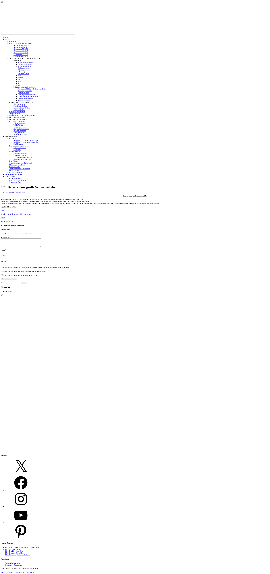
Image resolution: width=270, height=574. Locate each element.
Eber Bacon (17, 150)
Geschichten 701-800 (21, 53)
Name (3, 250)
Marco (14, 192)
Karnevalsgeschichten (25, 91)
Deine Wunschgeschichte (13, 174)
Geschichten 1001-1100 (21, 47)
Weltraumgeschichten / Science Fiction (22, 115)
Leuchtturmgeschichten (17, 117)
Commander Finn (15, 182)
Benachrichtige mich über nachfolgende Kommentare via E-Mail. (25, 271)
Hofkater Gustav (14, 167)
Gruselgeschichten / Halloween (28, 96)
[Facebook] (21, 490)
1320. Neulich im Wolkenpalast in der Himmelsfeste (22, 547)
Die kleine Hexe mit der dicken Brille (26, 140)
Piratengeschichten (20, 127)
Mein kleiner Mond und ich (23, 157)
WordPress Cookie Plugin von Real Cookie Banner (18, 572)
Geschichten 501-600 (21, 57)
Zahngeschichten (19, 123)
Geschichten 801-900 (21, 51)
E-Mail (3, 256)
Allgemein (20, 192)
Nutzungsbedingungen (12, 563)
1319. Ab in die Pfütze (12, 549)
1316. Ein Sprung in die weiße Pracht (17, 555)
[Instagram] (21, 506)
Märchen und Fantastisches (18, 119)
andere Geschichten (20, 134)
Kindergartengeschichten (22, 108)
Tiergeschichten (14, 114)
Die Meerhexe (18, 144)
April (19, 81)
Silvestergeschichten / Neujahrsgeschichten (32, 89)
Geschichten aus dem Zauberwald (20, 163)
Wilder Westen (18, 125)
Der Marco (8, 291)
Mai (19, 83)
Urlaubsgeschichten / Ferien (27, 95)
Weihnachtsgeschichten (25, 98)
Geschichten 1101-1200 (21, 45)
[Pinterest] (21, 539)
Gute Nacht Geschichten (17, 180)
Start (6, 38)
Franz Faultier (14, 170)
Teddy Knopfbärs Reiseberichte (19, 169)
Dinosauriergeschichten (17, 112)
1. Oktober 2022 (6, 192)
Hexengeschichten (20, 131)
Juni (19, 85)
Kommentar (5, 237)
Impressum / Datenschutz (13, 565)
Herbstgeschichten (24, 68)
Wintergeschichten (24, 70)
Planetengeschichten (20, 153)
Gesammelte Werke (15, 178)
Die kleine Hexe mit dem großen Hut (26, 142)
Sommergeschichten (24, 66)
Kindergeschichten (20, 104)
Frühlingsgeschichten (25, 64)
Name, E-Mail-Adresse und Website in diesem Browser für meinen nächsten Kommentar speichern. (36, 267)
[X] (21, 474)
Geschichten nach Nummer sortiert (20, 43)
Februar (20, 77)
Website (3, 261)
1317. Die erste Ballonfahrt (14, 553)
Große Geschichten (15, 172)
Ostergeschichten (23, 93)
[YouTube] (21, 523)
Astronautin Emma (20, 155)
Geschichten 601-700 (21, 55)
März (19, 79)
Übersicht (12, 41)
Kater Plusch (13, 161)
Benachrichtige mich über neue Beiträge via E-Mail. (20, 275)
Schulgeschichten (19, 110)
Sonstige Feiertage (24, 100)
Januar (20, 76)
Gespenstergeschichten (21, 129)
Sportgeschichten (19, 133)
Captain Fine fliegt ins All (22, 159)
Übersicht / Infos (23, 74)
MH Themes (34, 568)
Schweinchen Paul (20, 148)
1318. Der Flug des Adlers (14, 551)
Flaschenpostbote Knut (17, 165)
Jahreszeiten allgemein (25, 62)
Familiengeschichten (20, 106)
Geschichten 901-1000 (21, 49)
